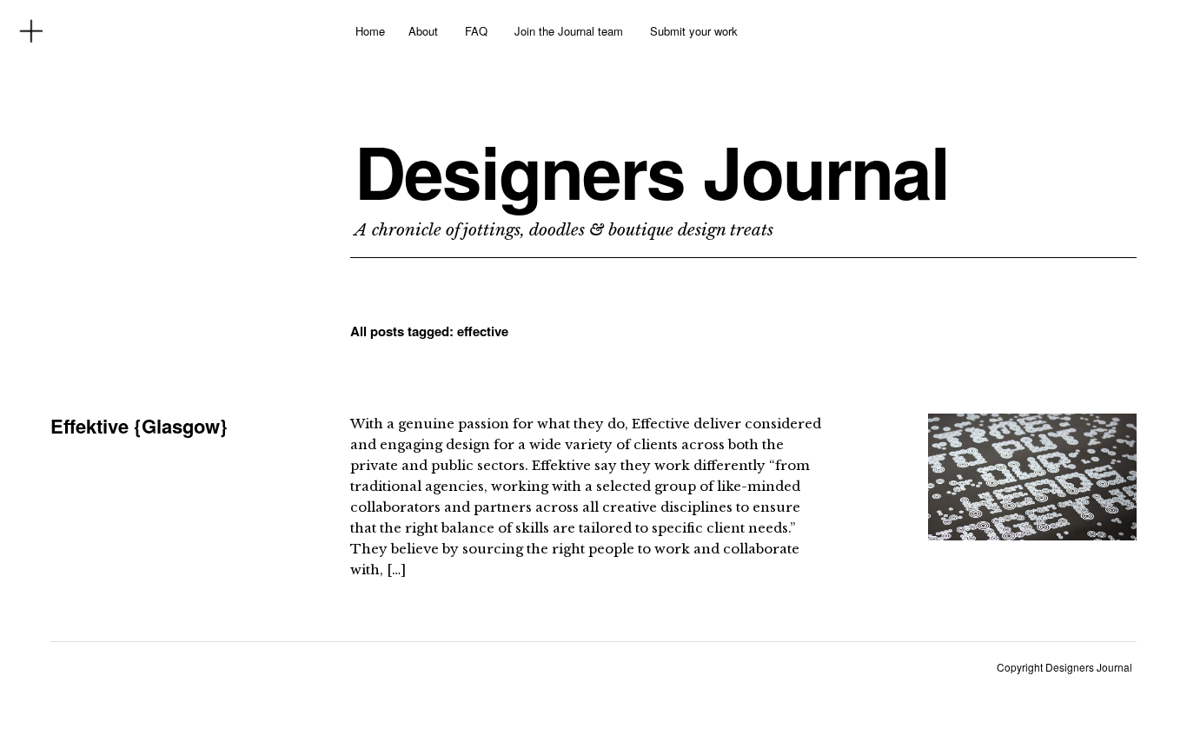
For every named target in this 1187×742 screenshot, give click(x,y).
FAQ (476, 31)
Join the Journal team (568, 31)
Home (370, 31)
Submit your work (694, 31)
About (423, 31)
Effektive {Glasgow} (139, 426)
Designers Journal (652, 171)
